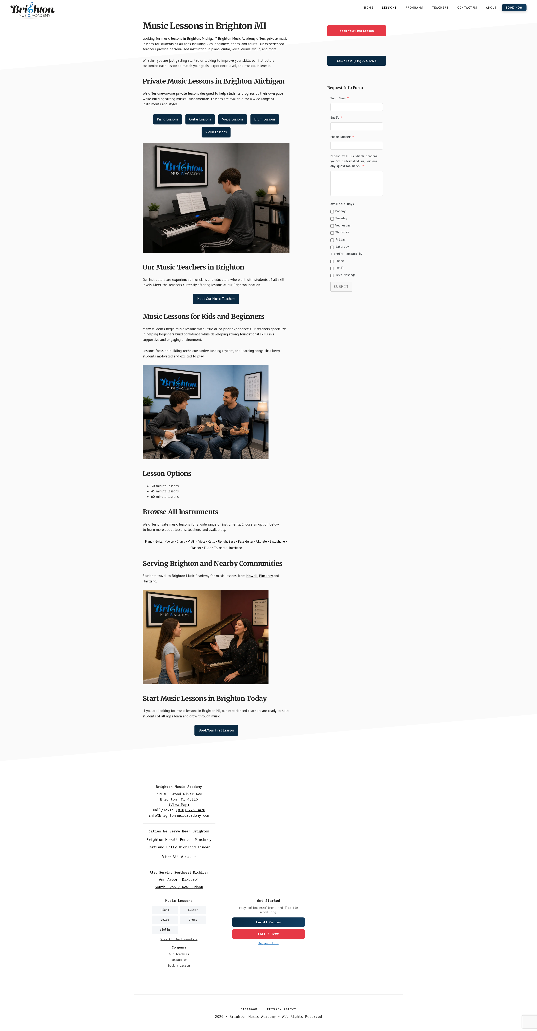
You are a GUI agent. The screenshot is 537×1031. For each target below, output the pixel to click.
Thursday (342, 232)
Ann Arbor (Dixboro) (179, 879)
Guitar (159, 541)
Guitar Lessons (200, 119)
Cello (211, 541)
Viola (201, 541)
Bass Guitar (245, 541)
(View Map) (178, 805)
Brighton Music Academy (41, 10)
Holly (171, 847)
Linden (204, 847)
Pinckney (266, 575)
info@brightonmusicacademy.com (179, 815)
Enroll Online (268, 922)
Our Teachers (179, 954)
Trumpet (219, 548)
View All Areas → (179, 856)
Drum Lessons (264, 119)
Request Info (268, 943)
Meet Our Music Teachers (216, 298)
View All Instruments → (178, 939)
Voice (170, 541)
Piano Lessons (167, 119)
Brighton (154, 839)
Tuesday (341, 218)
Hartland (149, 581)
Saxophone (277, 541)
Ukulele (261, 541)
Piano (148, 541)
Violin (192, 541)
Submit (341, 287)
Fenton (186, 839)
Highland (187, 847)
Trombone (235, 548)
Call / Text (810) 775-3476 (357, 61)
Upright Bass (226, 541)
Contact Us (179, 960)
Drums (181, 541)
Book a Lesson (179, 965)
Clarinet (195, 548)
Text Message (345, 275)
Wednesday (343, 225)
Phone (339, 261)
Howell (251, 575)
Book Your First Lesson (216, 730)
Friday (340, 239)
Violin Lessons (216, 132)
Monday (340, 211)
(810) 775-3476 (190, 810)
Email (339, 268)
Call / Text (268, 934)
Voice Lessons (232, 119)
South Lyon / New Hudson (179, 887)
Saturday (342, 246)
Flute (207, 548)
